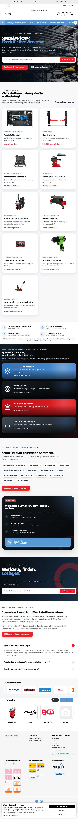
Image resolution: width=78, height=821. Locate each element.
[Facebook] (6, 14)
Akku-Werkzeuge (22, 480)
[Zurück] (53, 700)
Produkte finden (67, 59)
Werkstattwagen (50, 465)
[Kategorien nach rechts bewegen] (75, 23)
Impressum (6, 815)
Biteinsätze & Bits (35, 465)
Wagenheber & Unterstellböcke (13, 470)
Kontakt (71, 5)
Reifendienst (32, 470)
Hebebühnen (64, 465)
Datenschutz (14, 815)
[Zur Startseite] (39, 14)
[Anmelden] (63, 14)
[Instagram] (9, 14)
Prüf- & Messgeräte (56, 475)
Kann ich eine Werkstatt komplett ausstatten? (21, 669)
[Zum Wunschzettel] (67, 14)
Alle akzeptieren (62, 806)
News (64, 5)
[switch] (9, 5)
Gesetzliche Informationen (61, 735)
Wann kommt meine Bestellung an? (17, 646)
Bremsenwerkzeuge (46, 470)
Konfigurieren (62, 814)
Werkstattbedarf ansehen (64, 102)
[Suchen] (58, 14)
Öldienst (60, 470)
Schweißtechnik (41, 475)
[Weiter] (57, 700)
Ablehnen (62, 810)
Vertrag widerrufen (63, 753)
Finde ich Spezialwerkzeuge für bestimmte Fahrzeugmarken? (27, 662)
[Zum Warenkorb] (71, 14)
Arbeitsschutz (7, 480)
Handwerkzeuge (26, 475)
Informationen (33, 735)
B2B (6, 5)
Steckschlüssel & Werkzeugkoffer (14, 465)
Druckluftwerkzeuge (10, 475)
